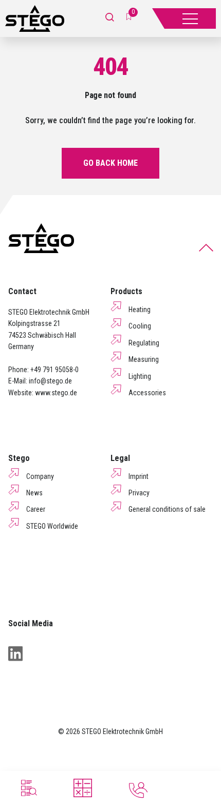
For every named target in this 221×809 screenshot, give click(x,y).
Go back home (110, 163)
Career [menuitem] (35, 509)
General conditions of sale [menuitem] (167, 509)
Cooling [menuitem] (139, 326)
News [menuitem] (34, 493)
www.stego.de (56, 393)
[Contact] (138, 790)
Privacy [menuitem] (139, 493)
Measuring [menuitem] (143, 359)
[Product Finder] (28, 788)
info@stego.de (50, 381)
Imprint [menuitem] (138, 476)
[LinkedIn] (15, 653)
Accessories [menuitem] (147, 393)
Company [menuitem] (40, 476)
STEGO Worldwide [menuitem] (52, 526)
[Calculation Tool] (82, 788)
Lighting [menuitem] (139, 376)
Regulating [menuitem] (143, 343)
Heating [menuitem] (139, 309)
